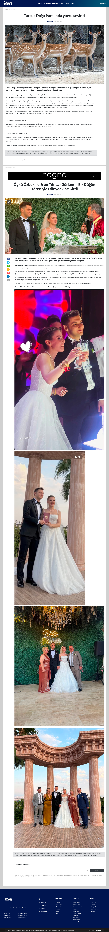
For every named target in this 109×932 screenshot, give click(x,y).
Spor (72, 3)
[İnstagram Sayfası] (11, 907)
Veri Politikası (7, 917)
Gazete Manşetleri (78, 922)
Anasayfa (7, 9)
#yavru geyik (21, 160)
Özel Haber (47, 3)
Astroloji (93, 911)
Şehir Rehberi (76, 920)
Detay (92, 930)
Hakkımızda (7, 913)
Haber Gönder (22, 917)
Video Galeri (44, 902)
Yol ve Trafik (76, 905)
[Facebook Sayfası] (5, 907)
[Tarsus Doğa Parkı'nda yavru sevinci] (54, 54)
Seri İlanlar (76, 917)
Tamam (99, 930)
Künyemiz (44, 911)
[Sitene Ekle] (26, 907)
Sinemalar (76, 915)
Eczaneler (76, 909)
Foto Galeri (44, 899)
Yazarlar (43, 905)
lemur (22, 113)
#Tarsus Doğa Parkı (11, 160)
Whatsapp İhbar (22, 915)
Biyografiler (94, 907)
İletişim (42, 915)
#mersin (33, 160)
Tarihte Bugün (77, 913)
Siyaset (61, 3)
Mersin (40, 3)
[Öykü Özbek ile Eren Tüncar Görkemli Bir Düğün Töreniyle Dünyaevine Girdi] (54, 226)
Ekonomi (55, 3)
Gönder (97, 870)
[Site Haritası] (23, 907)
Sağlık (67, 3)
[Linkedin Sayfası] (17, 907)
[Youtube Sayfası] (14, 907)
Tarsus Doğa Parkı (12, 145)
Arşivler (43, 908)
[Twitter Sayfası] (8, 907)
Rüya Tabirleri (94, 909)
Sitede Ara (93, 902)
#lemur (28, 160)
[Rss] (20, 907)
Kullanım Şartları (22, 913)
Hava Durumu (77, 902)
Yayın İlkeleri (7, 915)
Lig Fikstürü (76, 911)
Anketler (93, 905)
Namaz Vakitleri (77, 907)
